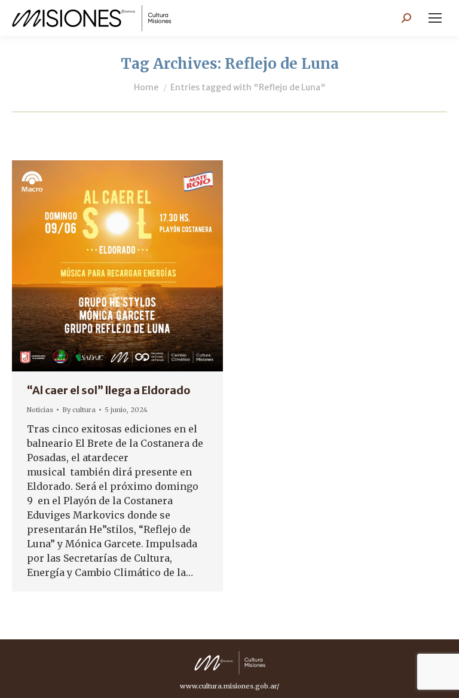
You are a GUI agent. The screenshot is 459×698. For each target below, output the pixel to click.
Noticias (40, 410)
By (79, 410)
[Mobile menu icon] (435, 18)
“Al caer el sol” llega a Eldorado (109, 390)
